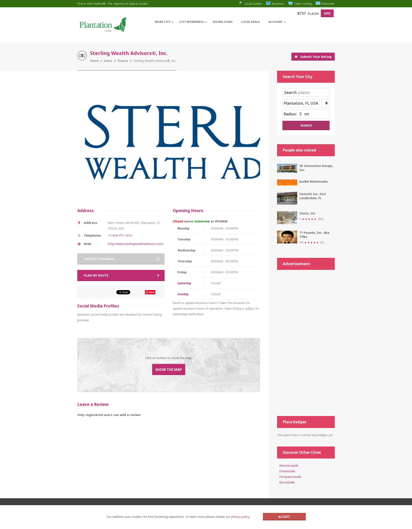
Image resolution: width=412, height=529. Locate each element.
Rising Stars (223, 22)
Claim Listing (303, 4)
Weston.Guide (288, 465)
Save (151, 292)
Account (275, 22)
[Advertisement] (306, 342)
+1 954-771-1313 (120, 235)
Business (278, 4)
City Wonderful (191, 22)
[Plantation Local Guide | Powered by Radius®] (102, 30)
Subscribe (328, 4)
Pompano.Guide (290, 477)
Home (94, 61)
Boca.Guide (287, 482)
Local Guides (253, 4)
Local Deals (250, 22)
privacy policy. (240, 517)
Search (290, 92)
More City (163, 22)
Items (108, 61)
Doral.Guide (287, 471)
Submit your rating (316, 56)
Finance (122, 61)
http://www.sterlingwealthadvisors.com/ (136, 244)
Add (327, 13)
